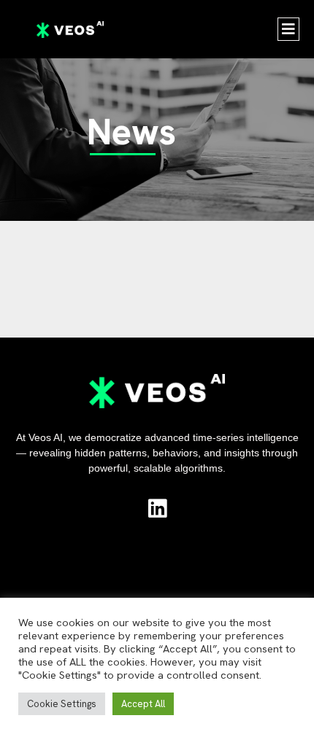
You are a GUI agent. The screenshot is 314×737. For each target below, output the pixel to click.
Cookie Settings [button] (61, 704)
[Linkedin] (157, 508)
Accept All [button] (143, 704)
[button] (288, 29)
